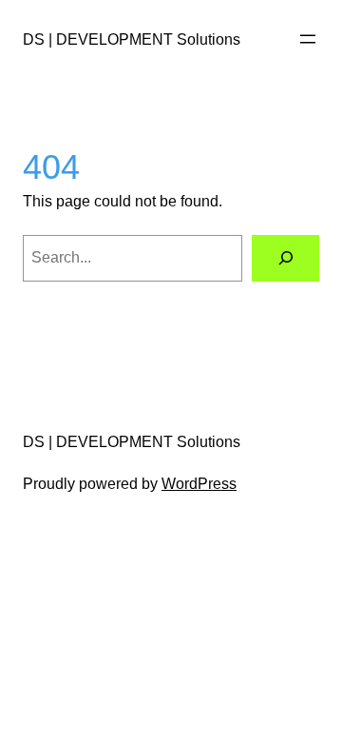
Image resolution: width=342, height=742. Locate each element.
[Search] (285, 258)
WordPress (199, 484)
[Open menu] (307, 39)
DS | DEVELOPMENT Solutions (131, 39)
